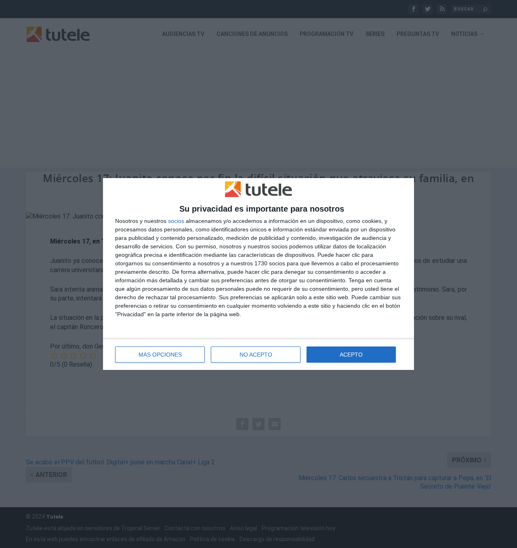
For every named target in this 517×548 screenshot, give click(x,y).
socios (176, 221)
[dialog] (258, 274)
